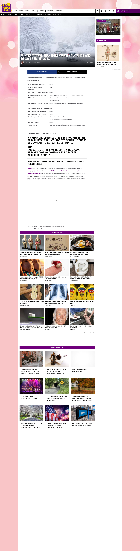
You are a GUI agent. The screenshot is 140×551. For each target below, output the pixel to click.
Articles (36, 228)
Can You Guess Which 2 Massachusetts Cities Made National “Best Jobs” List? (30, 372)
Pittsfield (54, 226)
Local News (41, 228)
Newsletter (50, 11)
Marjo (26, 62)
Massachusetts (47, 226)
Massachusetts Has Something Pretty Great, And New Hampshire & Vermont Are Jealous (57, 372)
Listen (27, 11)
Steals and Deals (19, 14)
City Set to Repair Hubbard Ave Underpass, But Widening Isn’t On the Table (57, 398)
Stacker (29, 168)
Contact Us (59, 11)
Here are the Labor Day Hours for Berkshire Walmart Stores (82, 424)
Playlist (34, 11)
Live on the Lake (30, 14)
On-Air (21, 11)
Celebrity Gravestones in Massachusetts (80, 371)
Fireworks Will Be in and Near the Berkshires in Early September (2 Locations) (56, 425)
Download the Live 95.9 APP (44, 14)
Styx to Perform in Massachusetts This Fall (29, 397)
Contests (41, 11)
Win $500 (10, 14)
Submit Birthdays (57, 14)
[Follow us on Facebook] (106, 11)
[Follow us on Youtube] (114, 11)
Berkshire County (38, 226)
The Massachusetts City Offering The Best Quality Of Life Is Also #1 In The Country (82, 398)
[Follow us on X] (110, 11)
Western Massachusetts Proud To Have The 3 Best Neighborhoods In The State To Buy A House (31, 425)
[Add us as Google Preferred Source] (102, 11)
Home (15, 11)
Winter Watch (60, 226)
